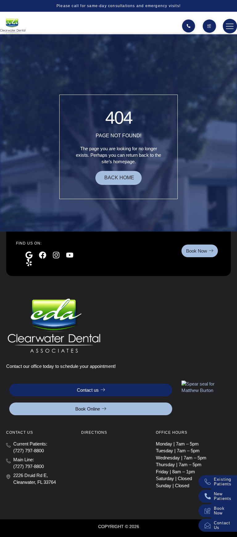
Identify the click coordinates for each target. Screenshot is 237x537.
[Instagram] (56, 255)
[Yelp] (29, 262)
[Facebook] (42, 255)
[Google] (29, 255)
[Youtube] (69, 255)
